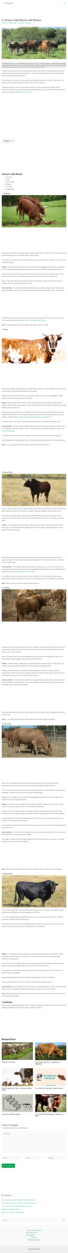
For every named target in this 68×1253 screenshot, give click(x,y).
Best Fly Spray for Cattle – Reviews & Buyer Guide (17, 1089)
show (12, 141)
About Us (34, 1237)
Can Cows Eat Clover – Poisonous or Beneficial (47, 1063)
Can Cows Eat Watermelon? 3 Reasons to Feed (49, 1115)
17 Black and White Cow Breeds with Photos (37, 417)
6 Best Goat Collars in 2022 (10, 1209)
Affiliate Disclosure (34, 1240)
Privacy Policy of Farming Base (31, 1234)
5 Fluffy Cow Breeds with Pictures (35, 320)
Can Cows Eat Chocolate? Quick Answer (49, 1088)
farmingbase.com (13, 63)
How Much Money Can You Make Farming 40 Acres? (19, 1200)
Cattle (4, 23)
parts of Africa (26, 92)
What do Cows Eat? (8, 1062)
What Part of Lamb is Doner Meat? (13, 1212)
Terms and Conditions (34, 1230)
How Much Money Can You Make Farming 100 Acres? (19, 1203)
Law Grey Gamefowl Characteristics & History (17, 1206)
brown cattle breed (29, 571)
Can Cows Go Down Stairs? (11, 1114)
